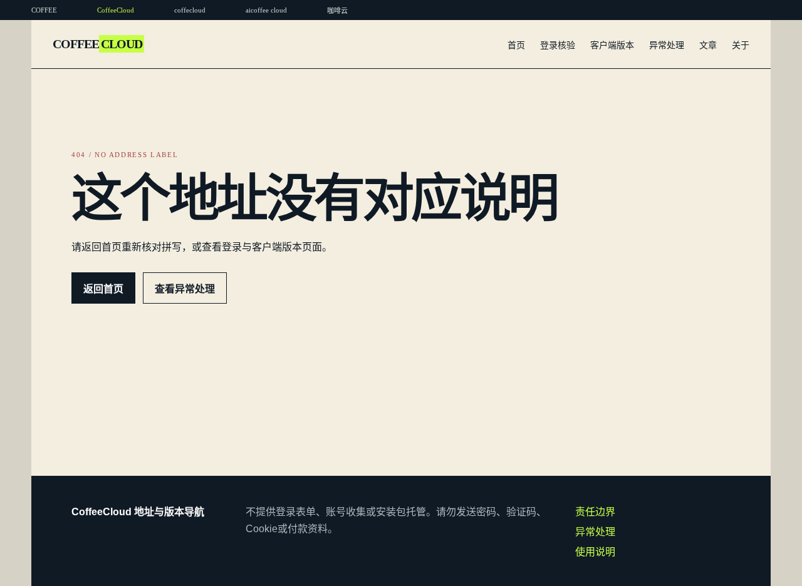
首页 (516, 45)
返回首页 (103, 289)
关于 (740, 45)
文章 (708, 45)
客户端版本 (612, 45)
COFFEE (97, 44)
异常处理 (666, 45)
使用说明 (595, 552)
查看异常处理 (185, 289)
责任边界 (595, 511)
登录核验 (557, 45)
